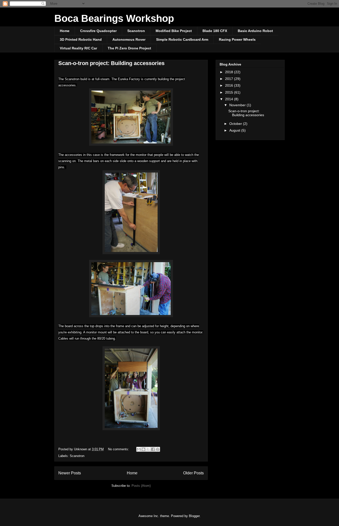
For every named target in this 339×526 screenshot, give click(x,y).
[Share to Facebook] (152, 449)
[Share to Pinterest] (157, 449)
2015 (229, 92)
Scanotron (136, 31)
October (236, 124)
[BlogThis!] (143, 449)
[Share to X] (148, 449)
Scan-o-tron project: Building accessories (111, 63)
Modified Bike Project (174, 31)
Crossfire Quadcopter (98, 31)
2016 (229, 85)
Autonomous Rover (128, 39)
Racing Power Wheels (237, 39)
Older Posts (193, 473)
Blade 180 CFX (215, 31)
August (235, 130)
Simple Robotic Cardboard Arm (182, 39)
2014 (229, 99)
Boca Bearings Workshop (114, 18)
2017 (229, 79)
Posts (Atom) (141, 486)
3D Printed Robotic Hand (81, 39)
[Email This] (138, 449)
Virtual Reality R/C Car (78, 48)
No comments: (119, 449)
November (238, 105)
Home (64, 31)
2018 (229, 72)
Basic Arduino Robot (255, 31)
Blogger (194, 516)
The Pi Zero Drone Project (129, 48)
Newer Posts (69, 473)
